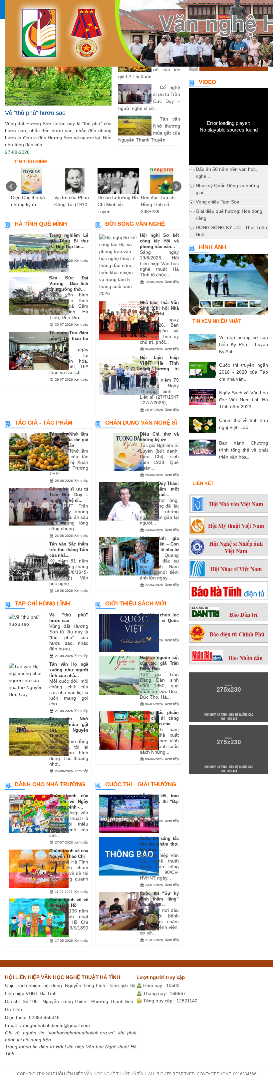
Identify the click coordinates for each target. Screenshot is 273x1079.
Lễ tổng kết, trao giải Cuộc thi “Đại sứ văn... (159, 801)
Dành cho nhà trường (50, 784)
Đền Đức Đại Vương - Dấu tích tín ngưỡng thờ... (68, 283)
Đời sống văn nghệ (135, 224)
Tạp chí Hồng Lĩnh (42, 603)
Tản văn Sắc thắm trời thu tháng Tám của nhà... (68, 549)
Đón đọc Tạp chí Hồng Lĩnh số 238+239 (158, 204)
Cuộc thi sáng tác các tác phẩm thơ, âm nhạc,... (159, 844)
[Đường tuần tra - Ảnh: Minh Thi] (228, 287)
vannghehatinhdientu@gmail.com (54, 1025)
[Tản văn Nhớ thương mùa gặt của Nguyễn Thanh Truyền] (154, 119)
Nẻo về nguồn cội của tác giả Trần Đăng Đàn (159, 663)
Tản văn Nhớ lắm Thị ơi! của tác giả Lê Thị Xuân (68, 440)
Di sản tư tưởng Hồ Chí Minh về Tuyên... (118, 204)
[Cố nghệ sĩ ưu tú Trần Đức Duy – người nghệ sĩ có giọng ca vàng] (154, 87)
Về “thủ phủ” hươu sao (35, 113)
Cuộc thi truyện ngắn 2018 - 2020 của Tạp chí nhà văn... (243, 372)
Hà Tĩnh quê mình (41, 224)
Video (207, 82)
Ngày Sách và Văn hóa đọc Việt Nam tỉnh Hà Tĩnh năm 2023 (243, 399)
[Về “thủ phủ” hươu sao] (58, 70)
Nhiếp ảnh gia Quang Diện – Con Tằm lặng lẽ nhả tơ (159, 544)
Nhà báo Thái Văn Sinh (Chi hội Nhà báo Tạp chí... (159, 308)
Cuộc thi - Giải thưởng (140, 784)
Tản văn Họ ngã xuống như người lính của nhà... (68, 670)
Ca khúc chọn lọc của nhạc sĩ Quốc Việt (159, 620)
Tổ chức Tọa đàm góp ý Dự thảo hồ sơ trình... (68, 338)
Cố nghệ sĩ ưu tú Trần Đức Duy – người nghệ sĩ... (68, 495)
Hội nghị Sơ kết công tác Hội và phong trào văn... (159, 241)
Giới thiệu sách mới (135, 603)
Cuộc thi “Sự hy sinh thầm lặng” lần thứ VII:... (159, 899)
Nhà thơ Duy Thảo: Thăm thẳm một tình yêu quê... (159, 489)
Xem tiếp (81, 260)
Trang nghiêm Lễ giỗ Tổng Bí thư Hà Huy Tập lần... (68, 241)
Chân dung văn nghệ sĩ (141, 423)
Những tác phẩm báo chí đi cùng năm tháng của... (159, 718)
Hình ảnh (212, 247)
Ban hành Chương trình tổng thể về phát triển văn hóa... (243, 450)
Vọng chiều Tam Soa (217, 201)
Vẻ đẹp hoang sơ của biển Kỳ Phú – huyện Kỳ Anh (243, 344)
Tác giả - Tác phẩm (43, 423)
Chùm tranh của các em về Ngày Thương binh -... (68, 801)
